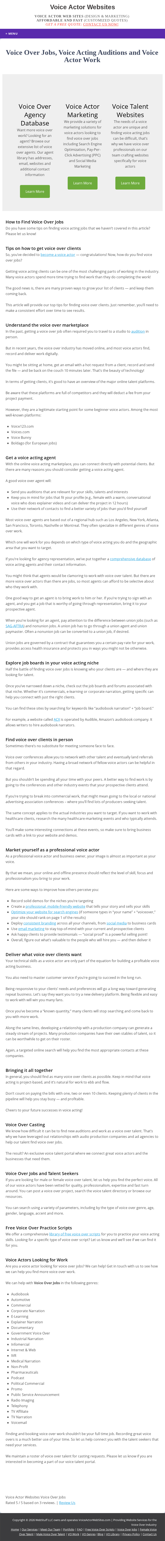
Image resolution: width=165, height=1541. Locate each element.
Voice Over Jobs (127, 1529)
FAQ (79, 1529)
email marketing (31, 928)
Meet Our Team (50, 1529)
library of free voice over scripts (74, 1234)
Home (15, 1529)
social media (117, 923)
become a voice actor (58, 254)
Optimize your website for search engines (44, 912)
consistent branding (39, 923)
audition (138, 331)
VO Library (113, 1534)
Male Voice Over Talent (50, 1534)
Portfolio (68, 1529)
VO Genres (89, 1534)
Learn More (35, 191)
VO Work (73, 1534)
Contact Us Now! (101, 24)
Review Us (67, 1502)
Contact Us (150, 1534)
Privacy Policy (131, 1534)
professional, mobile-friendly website (55, 906)
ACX (57, 719)
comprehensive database (130, 559)
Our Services (30, 1529)
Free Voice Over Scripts (100, 1529)
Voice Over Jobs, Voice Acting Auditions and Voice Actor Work (82, 56)
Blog (100, 1534)
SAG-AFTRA (14, 626)
